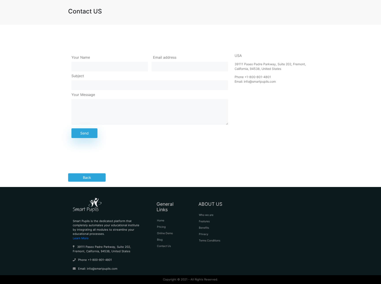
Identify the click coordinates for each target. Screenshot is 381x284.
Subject (77, 76)
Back (87, 177)
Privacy (203, 234)
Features (204, 221)
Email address (164, 57)
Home (160, 220)
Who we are (206, 215)
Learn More (81, 238)
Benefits (204, 227)
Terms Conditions (209, 240)
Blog (159, 239)
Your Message (83, 94)
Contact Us (164, 246)
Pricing (161, 226)
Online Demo (165, 233)
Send (84, 133)
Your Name (80, 57)
